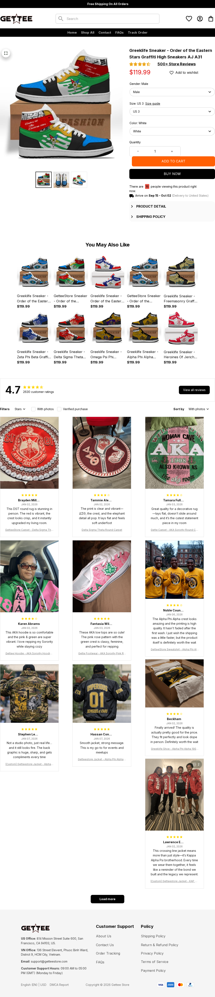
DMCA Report (59, 984)
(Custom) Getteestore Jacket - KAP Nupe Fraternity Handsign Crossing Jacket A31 (174, 881)
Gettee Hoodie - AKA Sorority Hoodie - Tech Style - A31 (29, 653)
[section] (176, 64)
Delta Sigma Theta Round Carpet (102, 529)
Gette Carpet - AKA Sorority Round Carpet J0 (174, 530)
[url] (49, 961)
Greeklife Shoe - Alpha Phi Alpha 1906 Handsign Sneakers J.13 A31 (174, 749)
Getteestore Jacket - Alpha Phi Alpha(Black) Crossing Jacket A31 (102, 759)
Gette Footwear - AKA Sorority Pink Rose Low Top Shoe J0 (101, 653)
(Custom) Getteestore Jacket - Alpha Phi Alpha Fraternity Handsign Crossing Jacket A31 (29, 764)
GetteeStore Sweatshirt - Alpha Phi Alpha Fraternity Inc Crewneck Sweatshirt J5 (174, 649)
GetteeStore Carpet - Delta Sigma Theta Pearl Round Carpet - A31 (29, 530)
